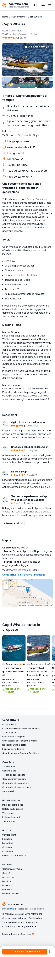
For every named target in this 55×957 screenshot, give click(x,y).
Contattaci (7, 851)
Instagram (13, 153)
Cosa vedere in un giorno (14, 779)
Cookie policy (8, 926)
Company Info (9, 918)
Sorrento (6, 877)
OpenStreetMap (35, 605)
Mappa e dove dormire (13, 749)
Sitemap (22, 918)
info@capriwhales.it (19, 141)
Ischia (5, 885)
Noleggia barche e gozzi (14, 744)
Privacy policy (32, 922)
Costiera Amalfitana (12, 868)
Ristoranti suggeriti (11, 817)
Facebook (13, 159)
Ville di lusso (8, 813)
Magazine (7, 838)
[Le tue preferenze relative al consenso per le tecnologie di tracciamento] (50, 952)
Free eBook (7, 843)
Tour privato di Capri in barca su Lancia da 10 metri (37, 671)
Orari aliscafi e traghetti (13, 736)
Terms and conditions (13, 922)
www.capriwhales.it (19, 147)
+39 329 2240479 (18, 176)
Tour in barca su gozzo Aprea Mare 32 (13, 671)
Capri (4, 873)
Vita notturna (8, 821)
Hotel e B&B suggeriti (12, 808)
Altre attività (8, 791)
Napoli (5, 881)
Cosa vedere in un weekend (15, 783)
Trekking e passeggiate (13, 774)
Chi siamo (7, 847)
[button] (27, 590)
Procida (6, 889)
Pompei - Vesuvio (10, 893)
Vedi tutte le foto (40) (39, 46)
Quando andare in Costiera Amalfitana (20, 753)
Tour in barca (8, 766)
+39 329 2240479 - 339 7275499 (27, 170)
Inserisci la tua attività (12, 855)
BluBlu (12, 908)
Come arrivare (9, 724)
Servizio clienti (9, 834)
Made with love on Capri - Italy (16, 934)
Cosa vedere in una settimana (16, 787)
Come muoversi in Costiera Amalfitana (20, 728)
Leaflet (23, 605)
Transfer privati (9, 732)
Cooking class (9, 770)
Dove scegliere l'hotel (12, 804)
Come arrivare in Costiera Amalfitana (23, 574)
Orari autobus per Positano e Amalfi (19, 740)
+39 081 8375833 (17, 165)
